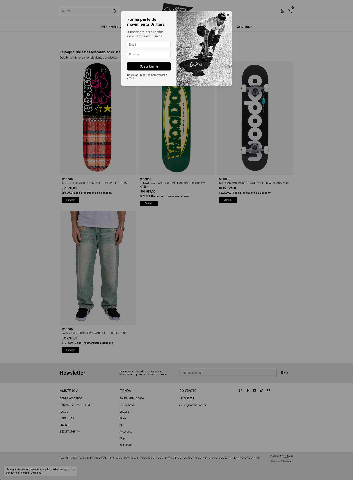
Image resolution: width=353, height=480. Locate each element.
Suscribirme (149, 66)
